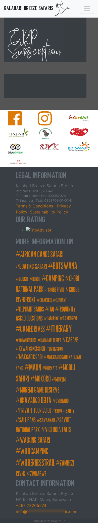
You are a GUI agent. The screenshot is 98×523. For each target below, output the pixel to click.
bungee (36, 279)
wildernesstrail (37, 462)
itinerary (61, 329)
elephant (61, 300)
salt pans (27, 420)
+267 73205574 (31, 505)
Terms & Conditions (35, 205)
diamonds (46, 300)
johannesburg (27, 340)
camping (55, 278)
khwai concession (32, 348)
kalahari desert (50, 340)
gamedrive (70, 318)
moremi (60, 379)
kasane (72, 340)
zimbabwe (38, 474)
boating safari (33, 266)
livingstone (56, 349)
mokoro (43, 379)
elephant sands (31, 309)
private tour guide (35, 410)
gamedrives (32, 329)
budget (23, 279)
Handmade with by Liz (49, 521)
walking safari (35, 440)
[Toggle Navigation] (87, 9)
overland (62, 401)
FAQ (51, 309)
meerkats (51, 368)
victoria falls (58, 430)
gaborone (53, 319)
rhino (58, 411)
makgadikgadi (30, 357)
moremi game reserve (39, 390)
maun (35, 367)
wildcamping (34, 451)
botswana (65, 266)
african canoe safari (42, 254)
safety (70, 411)
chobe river (56, 289)
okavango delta (35, 400)
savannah (47, 420)
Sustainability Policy (48, 211)
